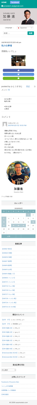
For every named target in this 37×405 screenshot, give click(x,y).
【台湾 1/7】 (6, 320)
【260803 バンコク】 (8, 278)
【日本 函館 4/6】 (7, 344)
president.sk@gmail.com (13, 6)
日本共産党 (5, 394)
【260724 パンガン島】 (9, 302)
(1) (9, 90)
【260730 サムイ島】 (8, 286)
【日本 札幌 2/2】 (7, 328)
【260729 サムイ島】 (8, 290)
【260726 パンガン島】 (9, 298)
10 (4, 222)
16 (33, 222)
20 (18, 225)
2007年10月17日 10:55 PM (17, 125)
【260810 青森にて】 (8, 274)
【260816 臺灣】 (6, 265)
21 (23, 225)
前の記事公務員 (7, 108)
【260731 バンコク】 (8, 282)
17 (4, 225)
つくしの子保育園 (7, 386)
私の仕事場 (6, 45)
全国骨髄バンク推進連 (8, 390)
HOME (4, 2)
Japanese (23, 28)
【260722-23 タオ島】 (8, 307)
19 (13, 225)
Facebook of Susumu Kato (10, 382)
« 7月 (8, 236)
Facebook (15, 2)
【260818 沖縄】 (6, 257)
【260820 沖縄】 (7, 253)
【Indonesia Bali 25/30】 (9, 353)
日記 (28, 86)
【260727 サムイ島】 (8, 294)
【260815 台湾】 (6, 269)
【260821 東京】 (6, 249)
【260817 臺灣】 (6, 261)
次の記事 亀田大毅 (7, 100)
